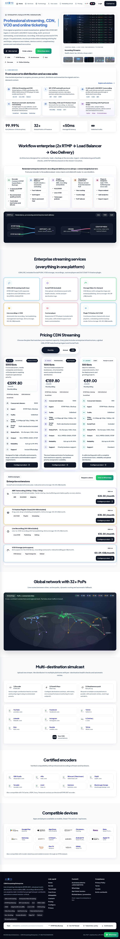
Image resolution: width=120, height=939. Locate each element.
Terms (97, 886)
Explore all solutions (105, 83)
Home (21, 3)
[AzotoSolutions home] (9, 3)
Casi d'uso (52, 892)
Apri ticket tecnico (78, 891)
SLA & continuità (101, 892)
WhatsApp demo (43, 51)
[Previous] (66, 29)
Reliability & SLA (67, 3)
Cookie (97, 889)
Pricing (80, 3)
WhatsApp (112, 935)
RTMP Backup (20, 57)
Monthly (51, 350)
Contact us (110, 3)
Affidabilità (52, 895)
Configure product (20, 465)
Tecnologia (52, 889)
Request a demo (87, 478)
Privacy (51, 908)
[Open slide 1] (68, 59)
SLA (46, 57)
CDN (8, 57)
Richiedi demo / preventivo (81, 894)
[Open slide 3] (89, 59)
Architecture (35, 57)
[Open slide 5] (110, 59)
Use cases (54, 3)
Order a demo (27, 51)
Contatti (51, 898)
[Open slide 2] (78, 59)
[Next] (111, 29)
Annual (68, 350)
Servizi (50, 886)
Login (100, 3)
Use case (10, 62)
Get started (12, 51)
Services (30, 3)
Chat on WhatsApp (104, 478)
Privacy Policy (100, 883)
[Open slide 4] (99, 59)
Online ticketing (24, 62)
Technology (42, 3)
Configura (51, 905)
